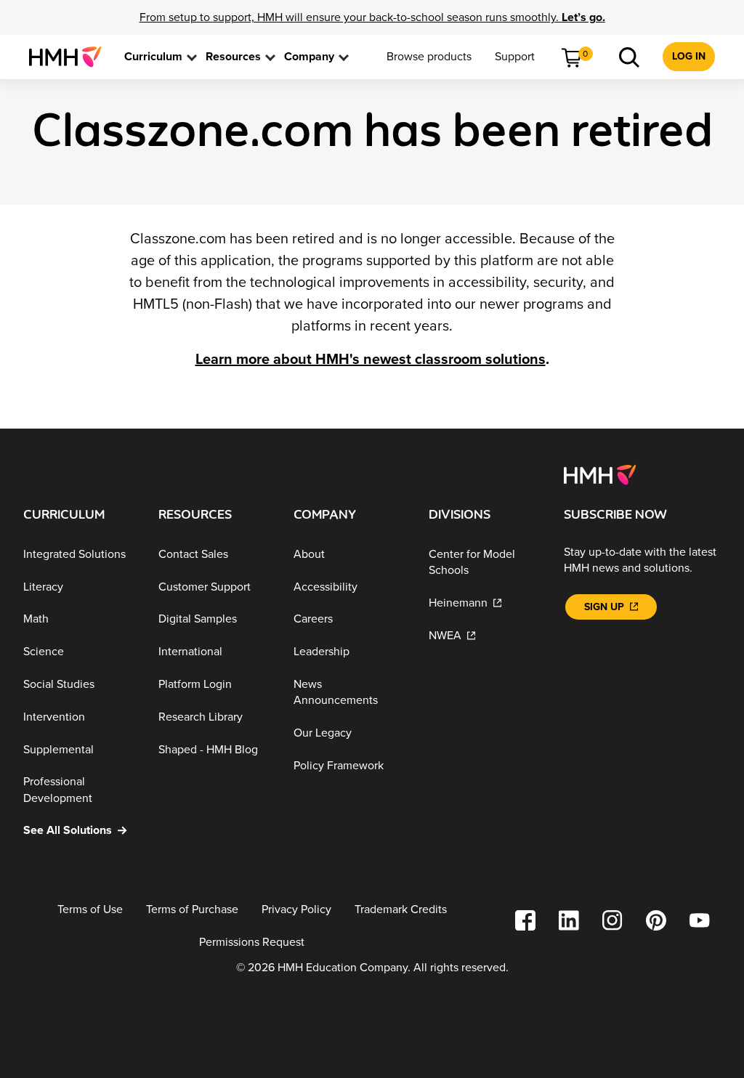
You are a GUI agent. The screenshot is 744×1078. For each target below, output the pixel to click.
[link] (71, 57)
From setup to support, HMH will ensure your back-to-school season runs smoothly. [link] (372, 17)
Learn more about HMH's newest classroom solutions (370, 359)
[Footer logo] (600, 473)
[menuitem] (71, 56)
